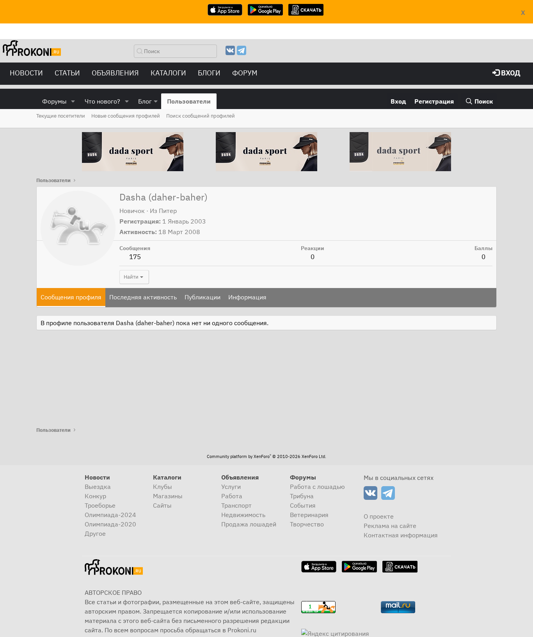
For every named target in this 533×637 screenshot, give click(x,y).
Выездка (98, 486)
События (303, 505)
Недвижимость (243, 515)
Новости (26, 72)
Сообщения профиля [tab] (71, 297)
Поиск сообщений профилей (200, 116)
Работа (231, 496)
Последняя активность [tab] (143, 297)
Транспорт (236, 505)
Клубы (162, 486)
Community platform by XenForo (266, 456)
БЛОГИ (209, 72)
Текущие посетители (60, 116)
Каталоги (168, 72)
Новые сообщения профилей (125, 116)
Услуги (231, 486)
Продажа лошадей (248, 524)
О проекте (379, 516)
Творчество (307, 524)
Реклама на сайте (390, 526)
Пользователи (189, 101)
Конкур (95, 496)
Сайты (162, 505)
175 (135, 256)
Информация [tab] (247, 297)
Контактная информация (401, 535)
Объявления (115, 72)
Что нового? (102, 101)
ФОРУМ (245, 72)
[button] (73, 101)
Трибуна (302, 496)
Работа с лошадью (317, 486)
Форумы (54, 101)
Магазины (168, 496)
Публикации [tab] (202, 297)
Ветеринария (309, 515)
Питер (168, 211)
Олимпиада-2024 (110, 515)
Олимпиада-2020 (110, 524)
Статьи (67, 72)
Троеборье (100, 505)
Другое (95, 533)
